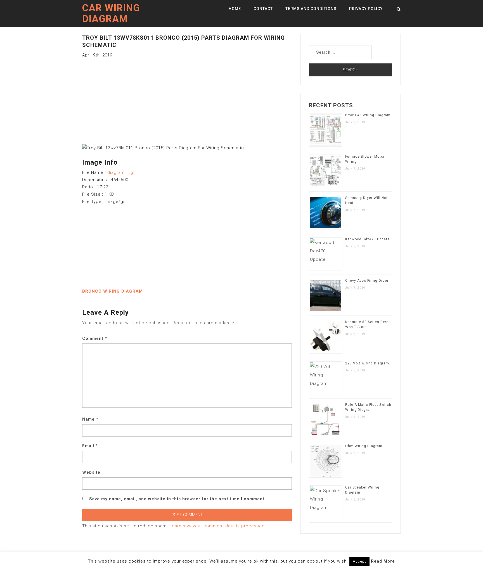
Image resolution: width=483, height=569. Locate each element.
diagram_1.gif (121, 172)
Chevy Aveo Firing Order (367, 281)
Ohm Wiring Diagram (363, 446)
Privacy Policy (366, 8)
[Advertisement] (187, 98)
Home (235, 8)
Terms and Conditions (311, 8)
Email (90, 445)
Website (91, 472)
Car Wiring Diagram (111, 13)
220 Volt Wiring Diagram (367, 363)
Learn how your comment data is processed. (217, 525)
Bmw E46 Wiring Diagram (367, 115)
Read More (383, 561)
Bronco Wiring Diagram (112, 291)
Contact (263, 8)
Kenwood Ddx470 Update (367, 239)
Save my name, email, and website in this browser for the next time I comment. (177, 498)
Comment (94, 338)
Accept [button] (359, 561)
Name (90, 419)
